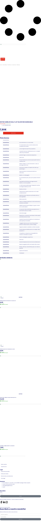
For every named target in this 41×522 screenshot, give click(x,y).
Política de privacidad (5, 471)
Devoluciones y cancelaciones (7, 476)
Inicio (1, 64)
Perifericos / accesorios (12, 64)
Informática (5, 64)
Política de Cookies (4, 473)
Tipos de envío (4, 466)
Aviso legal (3, 478)
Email (1, 492)
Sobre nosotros (4, 464)
